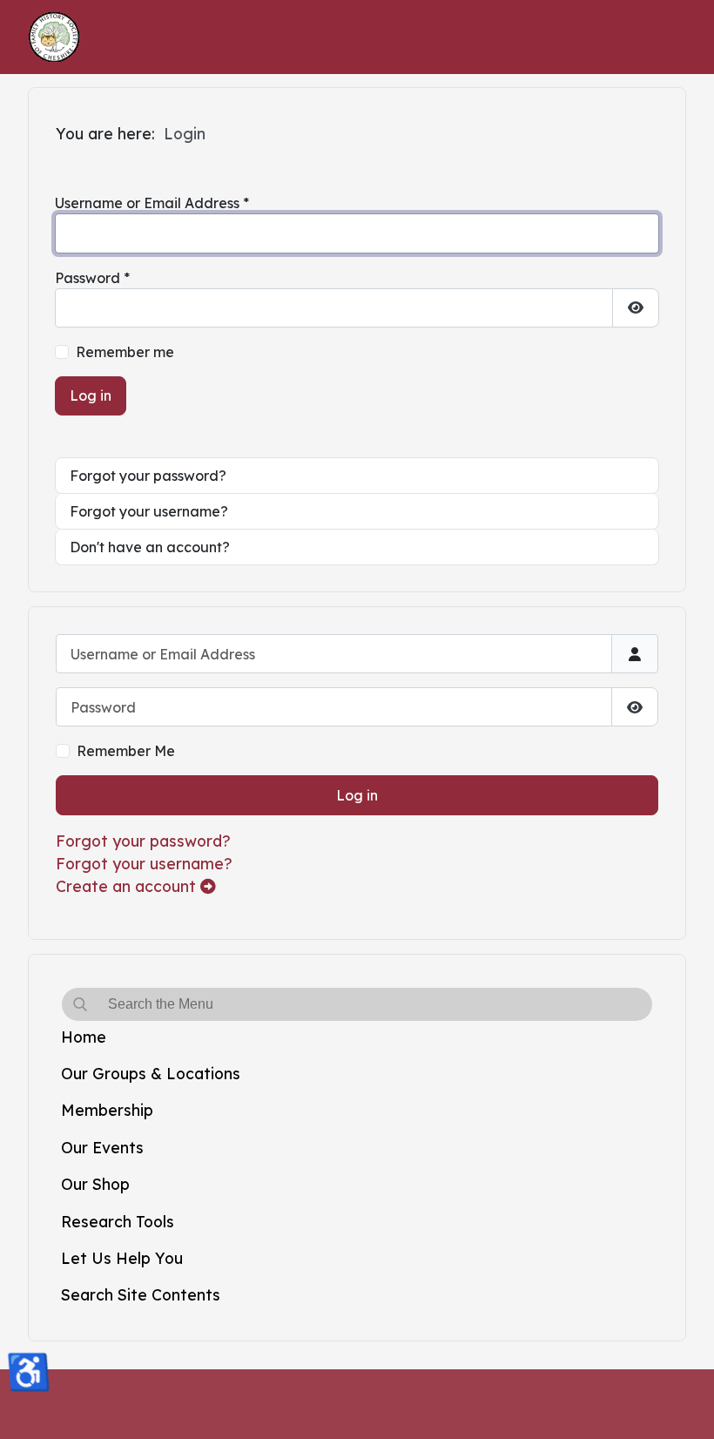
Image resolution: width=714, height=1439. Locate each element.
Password (92, 278)
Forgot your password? (143, 840)
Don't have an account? (150, 547)
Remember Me (126, 751)
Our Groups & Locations (150, 1073)
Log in (357, 795)
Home (83, 1036)
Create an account (128, 885)
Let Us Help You (122, 1257)
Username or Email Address (152, 203)
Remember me (125, 352)
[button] (645, 1073)
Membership (107, 1109)
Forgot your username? (144, 863)
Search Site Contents (140, 1294)
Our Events (102, 1147)
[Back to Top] (683, 1406)
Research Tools (117, 1221)
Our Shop (95, 1183)
